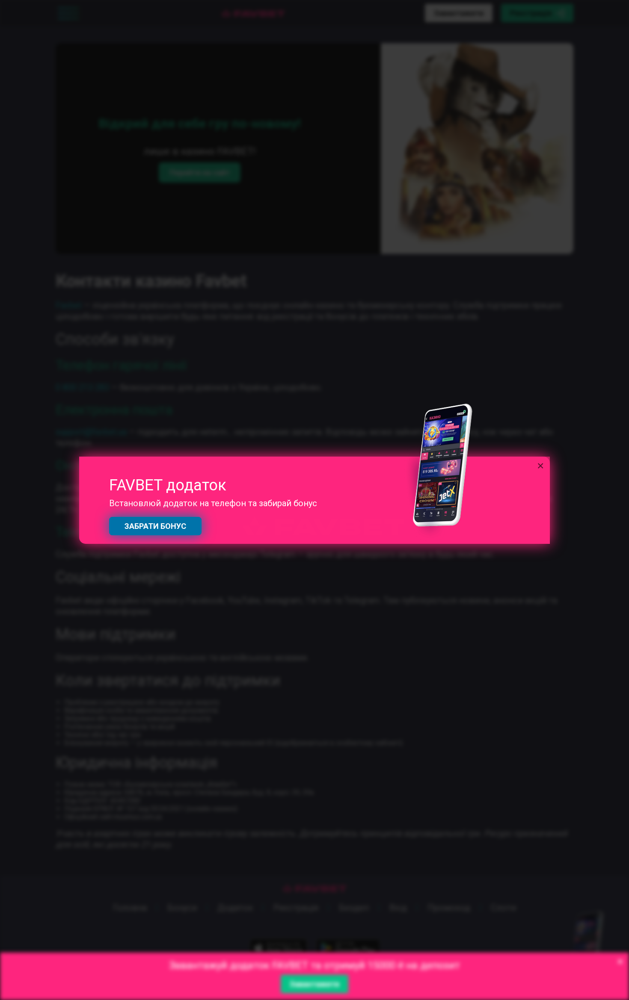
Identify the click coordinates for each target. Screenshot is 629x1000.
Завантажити (314, 983)
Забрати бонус (155, 526)
